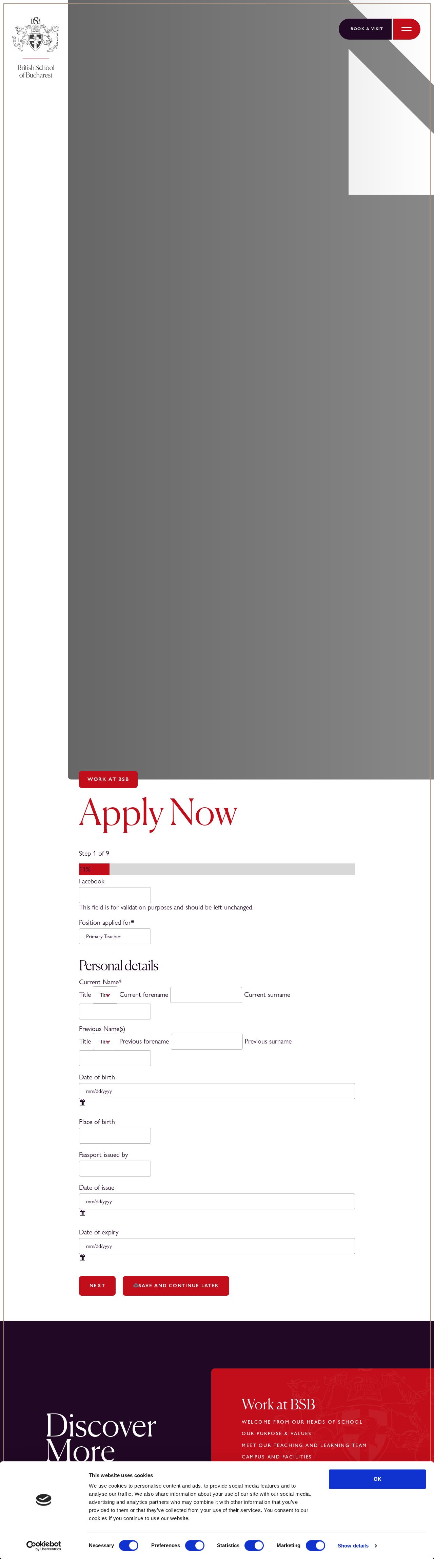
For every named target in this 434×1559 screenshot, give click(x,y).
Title (85, 994)
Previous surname (268, 1041)
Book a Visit (367, 28)
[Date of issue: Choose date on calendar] (82, 1215)
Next (97, 1285)
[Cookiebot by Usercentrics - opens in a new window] (44, 1546)
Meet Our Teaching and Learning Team (304, 1445)
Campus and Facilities (277, 1456)
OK (377, 1479)
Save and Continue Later (178, 1285)
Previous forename (144, 1041)
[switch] (194, 1545)
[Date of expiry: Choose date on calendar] (82, 1260)
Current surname (267, 994)
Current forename (143, 994)
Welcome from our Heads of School (302, 1422)
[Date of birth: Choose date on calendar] (82, 1105)
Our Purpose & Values (277, 1433)
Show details (353, 1546)
